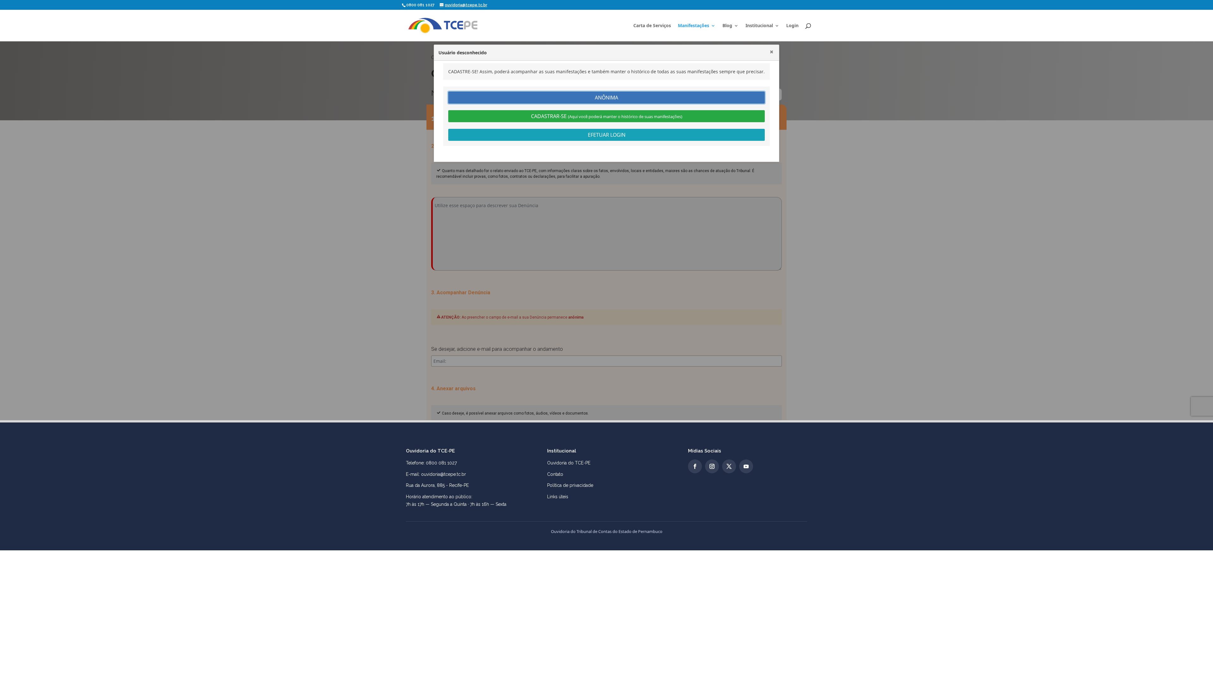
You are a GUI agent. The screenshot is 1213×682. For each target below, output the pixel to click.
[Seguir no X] (729, 466)
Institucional (759, 25)
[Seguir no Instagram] (712, 466)
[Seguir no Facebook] (695, 466)
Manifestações (693, 25)
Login (792, 25)
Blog (727, 25)
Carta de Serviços (652, 25)
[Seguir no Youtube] (746, 466)
